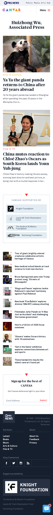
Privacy (33, 443)
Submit (43, 400)
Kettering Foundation (13, 509)
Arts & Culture (12, 75)
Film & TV (9, 149)
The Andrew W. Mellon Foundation (19, 499)
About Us (33, 436)
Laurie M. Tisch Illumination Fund (18, 504)
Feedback (34, 439)
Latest (6, 436)
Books (6, 439)
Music (6, 443)
